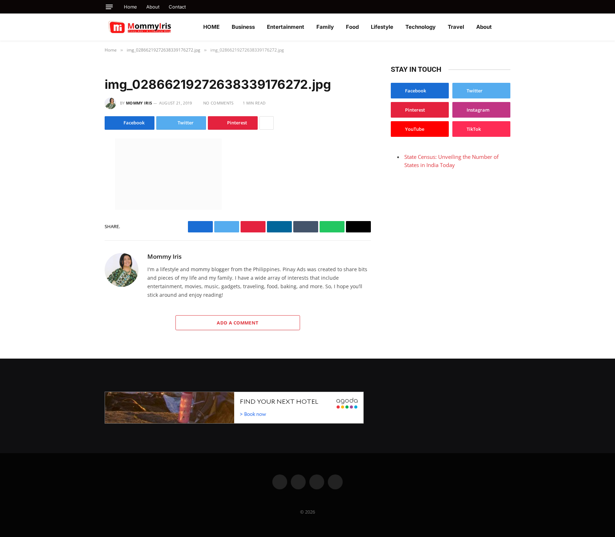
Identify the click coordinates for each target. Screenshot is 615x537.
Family (325, 26)
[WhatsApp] (79, 206)
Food (352, 26)
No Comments (218, 103)
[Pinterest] (79, 221)
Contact (177, 7)
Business (243, 26)
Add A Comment (237, 322)
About (152, 7)
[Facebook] (79, 161)
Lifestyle (382, 26)
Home (130, 7)
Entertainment (285, 26)
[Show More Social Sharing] (266, 123)
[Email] (79, 236)
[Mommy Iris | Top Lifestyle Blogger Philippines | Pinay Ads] (155, 27)
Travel (456, 26)
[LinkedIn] (79, 191)
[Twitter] (79, 176)
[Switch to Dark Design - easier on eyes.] (506, 27)
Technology (420, 26)
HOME (211, 26)
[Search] (507, 7)
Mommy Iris (139, 103)
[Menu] (109, 7)
